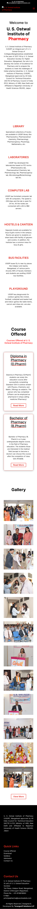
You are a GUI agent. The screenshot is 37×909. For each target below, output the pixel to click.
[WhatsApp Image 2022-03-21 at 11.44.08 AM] (18, 607)
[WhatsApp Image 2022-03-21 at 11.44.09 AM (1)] (18, 680)
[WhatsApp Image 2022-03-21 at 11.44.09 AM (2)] (18, 704)
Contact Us (8, 861)
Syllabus (7, 856)
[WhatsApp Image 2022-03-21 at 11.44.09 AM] (18, 656)
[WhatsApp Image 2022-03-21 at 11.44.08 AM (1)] (18, 632)
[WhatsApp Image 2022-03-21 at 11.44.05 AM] (18, 535)
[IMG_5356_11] (18, 777)
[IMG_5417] (18, 753)
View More (18, 796)
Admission (8, 858)
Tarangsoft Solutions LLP (24, 906)
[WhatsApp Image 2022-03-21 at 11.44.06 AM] (18, 559)
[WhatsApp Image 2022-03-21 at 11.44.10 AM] (18, 728)
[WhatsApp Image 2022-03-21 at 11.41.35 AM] (18, 510)
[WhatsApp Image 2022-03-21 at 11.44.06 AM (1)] (18, 583)
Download (8, 853)
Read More (18, 405)
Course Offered (10, 851)
